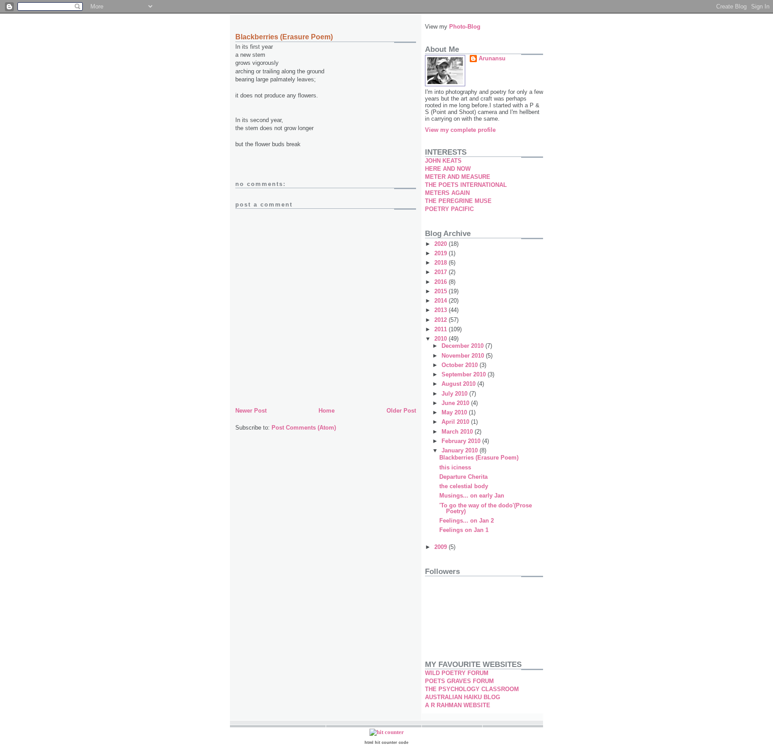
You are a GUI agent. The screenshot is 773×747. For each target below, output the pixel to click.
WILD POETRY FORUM (456, 673)
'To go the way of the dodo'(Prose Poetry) (485, 508)
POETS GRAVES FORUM (459, 681)
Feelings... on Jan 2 (466, 520)
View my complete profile (460, 130)
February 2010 (462, 441)
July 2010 (455, 393)
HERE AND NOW (448, 168)
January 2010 (461, 450)
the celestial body (463, 486)
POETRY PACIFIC (449, 209)
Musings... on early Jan (471, 495)
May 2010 (455, 412)
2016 (441, 282)
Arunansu (492, 58)
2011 (441, 329)
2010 (441, 338)
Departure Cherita (463, 476)
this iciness (455, 467)
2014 (441, 300)
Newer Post (251, 410)
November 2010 (464, 355)
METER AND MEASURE (457, 176)
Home (327, 410)
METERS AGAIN (447, 193)
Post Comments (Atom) (304, 427)
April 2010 (456, 421)
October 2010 (461, 365)
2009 (441, 547)
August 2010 (459, 383)
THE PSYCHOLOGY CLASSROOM (472, 689)
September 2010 (465, 374)
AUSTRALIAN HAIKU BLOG (462, 697)
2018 (441, 262)
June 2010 (456, 403)
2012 (441, 320)
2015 (441, 291)
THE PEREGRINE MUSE (458, 201)
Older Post (401, 410)
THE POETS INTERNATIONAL (466, 184)
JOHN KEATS (443, 160)
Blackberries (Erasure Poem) (478, 457)
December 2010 (463, 345)
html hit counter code (386, 742)
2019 (441, 253)
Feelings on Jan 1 (463, 530)
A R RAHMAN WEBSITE (457, 705)
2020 (441, 244)
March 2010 (458, 431)
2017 (441, 272)
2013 (441, 310)
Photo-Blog (464, 26)
